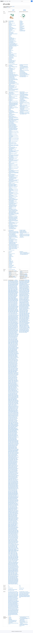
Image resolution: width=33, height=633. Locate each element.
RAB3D (15, 493)
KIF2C (14, 412)
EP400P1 (16, 364)
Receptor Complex (11, 50)
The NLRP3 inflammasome (12, 238)
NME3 (12, 450)
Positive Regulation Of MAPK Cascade (13, 144)
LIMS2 (14, 419)
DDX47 (11, 349)
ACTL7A (11, 283)
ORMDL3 (15, 459)
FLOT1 (16, 376)
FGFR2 (9, 375)
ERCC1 (9, 366)
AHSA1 (16, 287)
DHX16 (13, 352)
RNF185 (9, 503)
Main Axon (10, 51)
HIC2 (10, 397)
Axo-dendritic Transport (11, 111)
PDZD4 (14, 467)
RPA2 (15, 504)
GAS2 (9, 382)
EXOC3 (15, 368)
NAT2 (13, 445)
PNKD (16, 475)
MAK (8, 425)
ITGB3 (17, 408)
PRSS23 (11, 485)
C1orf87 (9, 315)
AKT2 (14, 288)
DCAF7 (16, 346)
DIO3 (10, 353)
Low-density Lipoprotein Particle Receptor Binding (14, 84)
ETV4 (10, 368)
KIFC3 (12, 413)
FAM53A (14, 371)
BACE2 (12, 306)
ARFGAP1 (11, 296)
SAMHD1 (11, 512)
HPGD (9, 401)
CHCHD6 (15, 332)
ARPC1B (9, 300)
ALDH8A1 (14, 289)
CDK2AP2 (15, 327)
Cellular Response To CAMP (12, 185)
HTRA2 (9, 402)
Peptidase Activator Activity (12, 72)
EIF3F (14, 362)
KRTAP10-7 (17, 415)
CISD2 (9, 335)
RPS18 (12, 507)
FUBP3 (11, 379)
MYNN (18, 443)
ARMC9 (13, 300)
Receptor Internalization (23, 100)
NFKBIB (17, 449)
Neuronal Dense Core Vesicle (12, 60)
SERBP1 (9, 515)
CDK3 (17, 327)
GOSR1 (12, 386)
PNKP (18, 475)
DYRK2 (9, 359)
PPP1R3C (9, 481)
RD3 (10, 499)
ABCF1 (13, 280)
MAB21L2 (13, 424)
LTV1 (13, 423)
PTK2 (16, 488)
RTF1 (16, 510)
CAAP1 (17, 316)
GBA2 (14, 382)
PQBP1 (15, 482)
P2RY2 (16, 460)
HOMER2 (16, 399)
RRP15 (11, 509)
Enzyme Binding (11, 73)
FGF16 (15, 374)
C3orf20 (16, 315)
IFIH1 (14, 403)
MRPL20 (9, 437)
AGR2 (12, 287)
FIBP (16, 375)
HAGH (11, 394)
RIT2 (13, 501)
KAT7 (12, 409)
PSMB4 (11, 487)
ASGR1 (11, 301)
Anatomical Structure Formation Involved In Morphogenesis (25, 109)
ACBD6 (13, 282)
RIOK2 (11, 501)
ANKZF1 (13, 292)
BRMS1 (12, 311)
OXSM (10, 460)
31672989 (26, 275)
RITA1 (15, 501)
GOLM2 (15, 386)
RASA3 (16, 495)
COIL (16, 337)
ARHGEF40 (9, 298)
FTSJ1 (9, 379)
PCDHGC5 (12, 465)
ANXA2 (17, 292)
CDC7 (11, 326)
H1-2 (8, 393)
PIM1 (8, 472)
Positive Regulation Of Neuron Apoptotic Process (13, 146)
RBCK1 (15, 497)
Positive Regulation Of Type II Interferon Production (13, 131)
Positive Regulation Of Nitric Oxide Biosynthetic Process (13, 148)
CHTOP (17, 333)
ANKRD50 (14, 291)
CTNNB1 (13, 344)
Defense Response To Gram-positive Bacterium (13, 166)
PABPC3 (11, 461)
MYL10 (14, 443)
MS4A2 (13, 440)
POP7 (15, 478)
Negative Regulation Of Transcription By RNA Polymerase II (13, 92)
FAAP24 (12, 369)
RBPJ (9, 498)
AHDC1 (14, 287)
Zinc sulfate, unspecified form (12, 267)
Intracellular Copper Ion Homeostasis (13, 98)
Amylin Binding (10, 88)
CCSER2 (16, 324)
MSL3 (15, 440)
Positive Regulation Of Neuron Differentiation (12, 149)
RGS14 (9, 500)
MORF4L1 (15, 435)
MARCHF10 (9, 428)
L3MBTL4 (14, 416)
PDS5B (9, 467)
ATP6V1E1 (16, 304)
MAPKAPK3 (9, 427)
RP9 (14, 504)
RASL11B (17, 496)
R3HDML (16, 491)
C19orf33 (14, 313)
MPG (17, 435)
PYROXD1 (16, 490)
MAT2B (11, 429)
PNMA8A (9, 476)
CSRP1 (11, 343)
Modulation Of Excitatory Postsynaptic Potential (13, 191)
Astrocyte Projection (11, 58)
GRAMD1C (9, 389)
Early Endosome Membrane (12, 40)
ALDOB (16, 289)
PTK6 (17, 488)
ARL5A (12, 299)
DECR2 (11, 350)
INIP (14, 406)
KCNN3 (14, 411)
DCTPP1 (15, 347)
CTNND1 (15, 344)
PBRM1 (14, 464)
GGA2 (14, 383)
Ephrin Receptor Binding (23, 76)
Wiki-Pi (1, 1)
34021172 (25, 278)
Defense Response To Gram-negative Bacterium (13, 164)
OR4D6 (11, 458)
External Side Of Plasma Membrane (13, 33)
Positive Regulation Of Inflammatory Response (13, 161)
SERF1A (11, 515)
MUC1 (9, 442)
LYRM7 (11, 424)
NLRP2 (10, 450)
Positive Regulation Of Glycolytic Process (13, 153)
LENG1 (13, 418)
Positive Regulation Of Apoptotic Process (13, 143)
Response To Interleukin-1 (12, 183)
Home (5, 1)
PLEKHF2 (13, 474)
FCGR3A (15, 373)
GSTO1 (15, 391)
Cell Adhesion (10, 100)
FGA (8, 374)
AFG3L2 (16, 285)
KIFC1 (10, 413)
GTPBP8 (17, 391)
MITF (14, 433)
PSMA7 (9, 487)
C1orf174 (14, 314)
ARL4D (11, 299)
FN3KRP (16, 377)
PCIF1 (14, 465)
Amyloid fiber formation (11, 250)
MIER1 (13, 433)
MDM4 (14, 430)
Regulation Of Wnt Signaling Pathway (13, 126)
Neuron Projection (11, 47)
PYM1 (14, 490)
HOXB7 (11, 400)
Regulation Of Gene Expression (12, 116)
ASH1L (13, 301)
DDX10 (17, 348)
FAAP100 (9, 369)
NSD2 (15, 453)
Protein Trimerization (11, 181)
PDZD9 (16, 467)
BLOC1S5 (14, 310)
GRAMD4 (12, 389)
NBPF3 (17, 445)
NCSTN (12, 446)
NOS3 (15, 452)
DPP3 (9, 356)
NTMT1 (10, 454)
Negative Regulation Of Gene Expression (14, 119)
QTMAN (14, 491)
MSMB (17, 440)
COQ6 (17, 340)
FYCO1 (14, 379)
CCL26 (11, 323)
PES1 (14, 468)
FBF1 (12, 372)
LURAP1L (17, 423)
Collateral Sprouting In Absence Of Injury (13, 159)
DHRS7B (9, 352)
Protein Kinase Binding (22, 72)
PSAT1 (9, 486)
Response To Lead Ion (11, 116)
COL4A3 (16, 338)
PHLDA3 (9, 470)
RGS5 (14, 500)
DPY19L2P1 (11, 356)
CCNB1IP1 (13, 323)
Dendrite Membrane (11, 42)
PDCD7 (15, 466)
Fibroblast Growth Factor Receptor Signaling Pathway (24, 95)
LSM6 (17, 422)
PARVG (13, 463)
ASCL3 (9, 301)
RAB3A (13, 493)
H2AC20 (12, 393)
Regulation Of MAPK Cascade (23, 105)
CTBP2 (17, 343)
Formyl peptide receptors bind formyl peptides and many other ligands (13, 236)
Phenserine (10, 255)
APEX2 (15, 294)
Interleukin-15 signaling (22, 230)
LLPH (15, 420)
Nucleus (10, 22)
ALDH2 (16, 288)
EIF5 (14, 363)
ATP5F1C (9, 304)
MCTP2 (11, 430)
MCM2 (16, 429)
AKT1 (13, 288)
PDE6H (11, 467)
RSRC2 (11, 510)
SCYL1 (12, 513)
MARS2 (15, 428)
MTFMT (17, 441)
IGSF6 (12, 404)
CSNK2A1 (9, 343)
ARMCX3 (15, 300)
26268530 (14, 276)
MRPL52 (11, 439)
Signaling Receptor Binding (12, 68)
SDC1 (13, 513)
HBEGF (12, 395)
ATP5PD (12, 304)
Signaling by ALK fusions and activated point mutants (24, 236)
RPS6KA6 (9, 508)
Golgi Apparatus (11, 29)
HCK (12, 396)
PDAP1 (13, 466)
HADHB (9, 394)
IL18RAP (9, 405)
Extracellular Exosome (11, 55)
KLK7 (12, 414)
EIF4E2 (12, 363)
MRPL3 (9, 438)
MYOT (9, 444)
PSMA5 (17, 486)
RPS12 (16, 506)
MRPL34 (11, 438)
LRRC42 (9, 422)
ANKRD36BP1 (15, 290)
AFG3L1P (13, 285)
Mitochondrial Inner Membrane (12, 25)
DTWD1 (16, 357)
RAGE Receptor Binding (12, 85)
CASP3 (17, 319)
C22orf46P (11, 315)
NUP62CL (13, 455)
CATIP (17, 320)
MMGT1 (16, 434)
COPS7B (13, 340)
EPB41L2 (13, 365)
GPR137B (15, 388)
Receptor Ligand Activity (12, 83)
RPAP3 (9, 505)
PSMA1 (15, 486)
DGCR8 (12, 351)
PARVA (11, 463)
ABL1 (8, 281)
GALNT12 (13, 381)
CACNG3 (14, 317)
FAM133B (9, 370)
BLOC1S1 (9, 310)
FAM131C (16, 369)
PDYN (12, 467)
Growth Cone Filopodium (12, 63)
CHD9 (17, 332)
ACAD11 (9, 282)
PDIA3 (13, 467)
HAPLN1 (13, 394)
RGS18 (11, 500)
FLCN (14, 376)
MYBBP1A (9, 443)
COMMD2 (16, 339)
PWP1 (11, 490)
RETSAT (17, 499)
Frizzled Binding (11, 68)
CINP (16, 334)
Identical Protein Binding (12, 78)
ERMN (13, 366)
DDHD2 (12, 348)
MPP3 (10, 436)
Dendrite (10, 36)
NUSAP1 (15, 455)
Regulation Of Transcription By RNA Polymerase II (13, 96)
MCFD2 (12, 429)
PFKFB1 (17, 468)
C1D (15, 313)
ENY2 (12, 364)
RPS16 (11, 507)
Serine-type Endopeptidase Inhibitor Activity (13, 67)
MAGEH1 (15, 424)
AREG (16, 295)
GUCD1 (9, 392)
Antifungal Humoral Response (12, 125)
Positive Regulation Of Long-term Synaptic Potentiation (13, 202)
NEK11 (12, 449)
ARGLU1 (9, 297)
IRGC (13, 407)
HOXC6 (15, 400)
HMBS (14, 398)
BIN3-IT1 (14, 309)
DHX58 (15, 352)
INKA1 (16, 406)
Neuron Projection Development (12, 127)
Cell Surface (10, 34)
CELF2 (13, 329)
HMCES (16, 398)
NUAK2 (16, 454)
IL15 (16, 404)
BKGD (15, 309)
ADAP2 (15, 284)
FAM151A (12, 370)
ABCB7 (11, 280)
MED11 (16, 430)
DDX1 (16, 348)
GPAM (15, 386)
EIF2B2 (9, 362)
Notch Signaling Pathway (12, 105)
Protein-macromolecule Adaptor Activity (24, 74)
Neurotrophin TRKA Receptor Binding (24, 70)
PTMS (9, 489)
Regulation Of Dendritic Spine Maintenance (12, 208)
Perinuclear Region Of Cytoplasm (13, 53)
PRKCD (11, 483)
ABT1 (13, 281)
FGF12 (11, 374)
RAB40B (17, 493)
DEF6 (14, 350)
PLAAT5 (14, 473)
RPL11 (12, 505)
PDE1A (17, 466)
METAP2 (9, 432)
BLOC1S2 (12, 310)
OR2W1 (9, 458)
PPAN (15, 479)
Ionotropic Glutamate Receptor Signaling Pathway (13, 140)
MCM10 (14, 429)
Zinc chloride (10, 266)
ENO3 (9, 364)
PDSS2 (11, 467)
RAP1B (9, 495)
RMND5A (9, 502)
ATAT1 (17, 302)
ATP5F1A (16, 303)
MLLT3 (11, 434)
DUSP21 (11, 358)
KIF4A (9, 413)
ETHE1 (12, 367)
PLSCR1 (14, 475)
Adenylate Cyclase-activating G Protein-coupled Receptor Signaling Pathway (13, 103)
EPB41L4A (16, 365)
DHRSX (11, 352)
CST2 (13, 343)
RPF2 (10, 505)
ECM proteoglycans (11, 230)
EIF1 (12, 361)
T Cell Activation (22, 101)
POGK (15, 476)
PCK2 (17, 465)
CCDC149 (17, 321)
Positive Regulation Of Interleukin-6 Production (13, 134)
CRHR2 (11, 342)
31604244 (26, 273)
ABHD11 (17, 280)
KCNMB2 (12, 411)
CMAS (11, 336)
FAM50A (11, 371)
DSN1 (12, 357)
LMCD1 (9, 421)
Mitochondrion (10, 24)
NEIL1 (11, 449)
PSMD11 (15, 487)
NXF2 (17, 455)
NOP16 (11, 452)
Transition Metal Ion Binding (12, 81)
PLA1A (15, 472)
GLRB (12, 384)
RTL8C (11, 510)
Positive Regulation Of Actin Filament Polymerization (24, 98)
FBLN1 (14, 372)
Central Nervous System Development (13, 107)
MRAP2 (14, 436)
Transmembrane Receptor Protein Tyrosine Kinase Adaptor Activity (24, 66)
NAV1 (15, 445)
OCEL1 (16, 456)
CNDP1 (17, 336)
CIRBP (18, 334)
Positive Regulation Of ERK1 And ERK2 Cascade (13, 182)
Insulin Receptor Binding (12, 69)
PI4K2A (15, 470)
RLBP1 (17, 501)
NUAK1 (14, 454)
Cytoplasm (10, 23)
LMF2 (10, 421)
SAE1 (9, 512)
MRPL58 (16, 439)
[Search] (32, 1)
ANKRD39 (9, 291)
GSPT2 (9, 391)
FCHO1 (17, 373)
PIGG (9, 471)
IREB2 (10, 407)
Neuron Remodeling (11, 122)
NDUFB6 (11, 447)
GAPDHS (17, 381)
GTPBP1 (15, 391)
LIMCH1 (9, 419)
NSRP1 (17, 453)
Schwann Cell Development (23, 96)
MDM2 (12, 430)
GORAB (18, 386)
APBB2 (9, 294)
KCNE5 (11, 410)
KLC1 (17, 413)
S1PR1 (17, 511)
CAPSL (9, 319)
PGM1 (10, 469)
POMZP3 (14, 478)
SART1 (17, 512)
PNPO (11, 476)
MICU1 (11, 433)
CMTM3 (15, 336)
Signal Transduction (22, 91)
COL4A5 (9, 339)
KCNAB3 (9, 410)
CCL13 (9, 323)
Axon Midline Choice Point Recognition (13, 121)
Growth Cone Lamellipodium (12, 61)
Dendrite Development (11, 123)
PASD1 (14, 463)
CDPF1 (16, 328)
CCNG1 (11, 324)
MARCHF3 (12, 428)
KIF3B (17, 412)
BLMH (17, 309)
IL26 (14, 405)
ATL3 (12, 303)
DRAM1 (17, 356)
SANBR (13, 512)
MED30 (13, 431)
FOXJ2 (14, 378)
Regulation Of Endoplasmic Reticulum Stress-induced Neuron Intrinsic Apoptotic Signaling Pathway (13, 211)
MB (12, 429)
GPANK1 (9, 387)
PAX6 (9, 464)
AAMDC (9, 280)
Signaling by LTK (22, 237)
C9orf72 (13, 316)
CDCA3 (13, 326)
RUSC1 (14, 510)
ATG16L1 (9, 303)
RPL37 (14, 505)
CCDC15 (9, 322)
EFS (8, 361)
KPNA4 (9, 415)
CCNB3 (15, 323)
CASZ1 (15, 320)
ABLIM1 (11, 281)
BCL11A (15, 307)
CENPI (9, 330)
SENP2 (14, 514)
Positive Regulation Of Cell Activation (13, 168)
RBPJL (10, 498)
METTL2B (16, 432)
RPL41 (11, 506)
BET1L (15, 308)
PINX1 (14, 472)
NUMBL (9, 455)
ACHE (15, 282)
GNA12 (16, 384)
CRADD (15, 341)
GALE (9, 381)
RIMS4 (16, 500)
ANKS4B (9, 292)
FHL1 (14, 375)
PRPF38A (12, 484)
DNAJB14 (16, 354)
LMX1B (15, 421)
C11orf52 (16, 312)
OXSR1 (12, 460)
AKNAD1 (11, 288)
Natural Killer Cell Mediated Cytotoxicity (24, 102)
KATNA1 (14, 409)
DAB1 (11, 346)
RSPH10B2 (15, 509)
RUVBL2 (16, 510)
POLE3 (15, 477)
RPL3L (9, 506)
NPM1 (9, 453)
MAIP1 (17, 424)
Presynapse (10, 58)
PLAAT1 (12, 473)
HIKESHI (14, 397)
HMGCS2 (9, 399)
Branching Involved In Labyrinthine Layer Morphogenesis (24, 111)
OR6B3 (13, 458)
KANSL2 (9, 409)
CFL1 (16, 331)
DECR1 (9, 350)
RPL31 (9, 505)
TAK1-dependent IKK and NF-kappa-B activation (13, 237)
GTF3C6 (13, 391)
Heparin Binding (11, 71)
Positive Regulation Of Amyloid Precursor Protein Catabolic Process (13, 209)
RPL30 (17, 505)
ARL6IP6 (15, 299)
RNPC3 (16, 503)
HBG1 (14, 395)
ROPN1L (11, 504)
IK (13, 404)
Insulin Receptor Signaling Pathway (24, 94)
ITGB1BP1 (15, 408)
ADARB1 (17, 284)
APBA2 (13, 293)
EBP (8, 360)
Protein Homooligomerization (12, 174)
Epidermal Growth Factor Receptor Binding (24, 69)
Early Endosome (11, 27)
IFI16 (11, 403)
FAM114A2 (14, 369)
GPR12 (13, 388)
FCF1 (13, 373)
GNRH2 (11, 386)
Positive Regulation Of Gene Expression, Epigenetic (14, 194)
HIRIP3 (9, 398)
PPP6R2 (13, 482)
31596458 (15, 277)
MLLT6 (12, 434)
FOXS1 (16, 378)
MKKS (16, 433)
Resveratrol (10, 254)
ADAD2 (11, 284)
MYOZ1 (11, 444)
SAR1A (15, 512)
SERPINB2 (9, 516)
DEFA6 (16, 350)
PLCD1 (9, 474)
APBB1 (16, 293)
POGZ (16, 476)
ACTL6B (9, 283)
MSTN (9, 441)
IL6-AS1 (16, 405)
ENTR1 (10, 364)
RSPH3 (9, 510)
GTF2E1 (17, 391)
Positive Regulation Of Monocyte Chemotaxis (13, 188)
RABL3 (16, 494)
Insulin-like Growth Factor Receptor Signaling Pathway (24, 108)
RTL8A (9, 510)
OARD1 (12, 456)
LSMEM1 (9, 423)
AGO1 (16, 286)
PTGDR (11, 488)
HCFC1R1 (10, 396)
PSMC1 (13, 487)
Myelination (21, 103)
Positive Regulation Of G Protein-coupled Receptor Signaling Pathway (14, 151)
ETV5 (12, 368)
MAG (11, 424)
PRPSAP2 (16, 484)
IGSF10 (11, 404)
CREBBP (9, 342)
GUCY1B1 (11, 392)
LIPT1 (13, 420)
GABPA (12, 380)
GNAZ (12, 385)
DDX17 (9, 348)
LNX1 (16, 421)
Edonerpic (10, 258)
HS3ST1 (11, 401)
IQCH (8, 407)
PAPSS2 (9, 462)
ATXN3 (16, 305)
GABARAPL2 (9, 380)
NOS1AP (13, 452)
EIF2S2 (13, 362)
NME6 (13, 450)
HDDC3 (17, 396)
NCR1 (10, 446)
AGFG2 (14, 286)
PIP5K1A (9, 472)
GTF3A (11, 391)
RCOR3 (9, 499)
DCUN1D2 (17, 347)
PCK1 (16, 465)
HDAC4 (15, 396)
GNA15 (9, 385)
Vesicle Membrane (22, 28)
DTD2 (14, 357)
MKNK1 (9, 434)
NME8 (15, 450)
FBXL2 (16, 372)
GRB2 (24, 10)
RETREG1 (14, 499)
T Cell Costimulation (22, 99)
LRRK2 (15, 422)
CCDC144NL (14, 321)
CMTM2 (13, 336)
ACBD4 (11, 282)
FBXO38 (9, 373)
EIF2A (16, 361)
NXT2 (10, 456)
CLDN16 (13, 335)
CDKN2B (11, 328)
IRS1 (14, 407)
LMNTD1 (13, 421)
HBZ (8, 396)
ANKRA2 (9, 290)
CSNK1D (9, 343)
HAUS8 (17, 394)
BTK (8, 312)
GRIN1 (9, 390)
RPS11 (14, 506)
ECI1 (16, 360)
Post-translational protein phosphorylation (14, 244)
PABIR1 (9, 461)
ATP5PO (14, 304)
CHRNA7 (15, 333)
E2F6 (12, 359)
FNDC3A (9, 378)
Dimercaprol (10, 259)
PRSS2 (9, 485)
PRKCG (13, 483)
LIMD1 (11, 419)
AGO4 (9, 287)
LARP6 (13, 417)
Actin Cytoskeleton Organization (24, 97)
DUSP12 (9, 358)
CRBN (17, 341)
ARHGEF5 (12, 298)
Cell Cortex (21, 27)
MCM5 (17, 429)
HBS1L (17, 395)
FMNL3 (14, 377)
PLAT (15, 473)
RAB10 (9, 492)
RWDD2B (9, 511)
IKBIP (14, 404)
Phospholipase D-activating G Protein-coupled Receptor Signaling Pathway (13, 128)
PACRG (13, 461)
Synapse (10, 53)
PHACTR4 (14, 469)
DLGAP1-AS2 (17, 353)
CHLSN (9, 333)
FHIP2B (12, 375)
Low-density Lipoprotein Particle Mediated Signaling (12, 179)
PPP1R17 (17, 480)
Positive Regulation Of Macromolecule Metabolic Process (13, 118)
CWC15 (12, 345)
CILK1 (14, 334)
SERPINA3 (16, 515)
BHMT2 (9, 309)
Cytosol (10, 31)
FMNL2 (12, 377)
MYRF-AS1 (13, 444)
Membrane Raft (11, 52)
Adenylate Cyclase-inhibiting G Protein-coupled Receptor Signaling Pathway (13, 104)
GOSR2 (14, 386)
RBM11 (17, 497)
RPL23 (16, 505)
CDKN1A (9, 328)
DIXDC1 (14, 353)
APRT (11, 295)
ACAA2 (15, 281)
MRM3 (16, 436)
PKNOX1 (13, 472)
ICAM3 (16, 402)
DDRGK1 (14, 348)
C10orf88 (14, 312)
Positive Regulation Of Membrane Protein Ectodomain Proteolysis (14, 171)
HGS (8, 397)
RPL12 (14, 505)
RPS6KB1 (12, 508)
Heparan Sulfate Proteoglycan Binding (13, 79)
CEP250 (17, 330)
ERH (11, 366)
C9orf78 (15, 316)
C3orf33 (18, 315)
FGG (10, 375)
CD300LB (14, 325)
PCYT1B (11, 466)
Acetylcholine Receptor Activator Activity (14, 75)
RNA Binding (21, 65)
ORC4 (9, 459)
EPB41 (9, 365)
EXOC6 (17, 368)
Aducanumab (10, 263)
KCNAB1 (16, 409)
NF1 (15, 449)
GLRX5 (14, 384)
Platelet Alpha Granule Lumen (12, 38)
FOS (11, 378)
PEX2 (15, 468)
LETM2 (15, 418)
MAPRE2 (15, 427)
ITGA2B (11, 408)
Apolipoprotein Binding (11, 76)
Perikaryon (10, 49)
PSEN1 (11, 486)
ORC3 (16, 458)
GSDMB (13, 390)
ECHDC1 (12, 360)
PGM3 (12, 469)
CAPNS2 (14, 318)
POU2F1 (12, 479)
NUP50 (11, 455)
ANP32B (15, 292)
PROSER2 (9, 484)
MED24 (11, 431)
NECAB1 (9, 448)
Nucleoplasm (21, 21)
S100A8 (16, 511)
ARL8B (17, 299)
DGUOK (17, 351)
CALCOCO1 (16, 317)
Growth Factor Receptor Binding (12, 87)
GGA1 (12, 383)
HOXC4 (13, 400)
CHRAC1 (13, 333)
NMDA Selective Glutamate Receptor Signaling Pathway (13, 192)
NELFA (14, 449)
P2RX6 (14, 460)
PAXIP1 (11, 464)
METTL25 (14, 432)
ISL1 (15, 407)
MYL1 (13, 443)
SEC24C (17, 513)
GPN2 (11, 388)
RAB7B (13, 494)
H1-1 (17, 392)
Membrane (10, 35)
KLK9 (13, 414)
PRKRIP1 (17, 483)
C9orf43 (11, 316)
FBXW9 (11, 373)
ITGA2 (9, 408)
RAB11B (11, 492)
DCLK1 (11, 347)
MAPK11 (14, 426)
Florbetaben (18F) (11, 260)
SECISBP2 (9, 514)
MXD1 (16, 442)
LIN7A (16, 419)
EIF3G (16, 362)
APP (13, 10)
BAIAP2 (14, 306)
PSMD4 (17, 487)
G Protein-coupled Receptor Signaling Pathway (13, 101)
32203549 (26, 276)
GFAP (11, 383)
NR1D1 (10, 453)
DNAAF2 (9, 354)
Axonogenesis (10, 106)
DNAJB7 (11, 355)
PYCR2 (12, 490)
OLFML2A (13, 457)
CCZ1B (12, 325)
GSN (16, 390)
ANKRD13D (11, 290)
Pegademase (21, 251)
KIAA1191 (12, 412)
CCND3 (17, 323)
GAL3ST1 (16, 381)
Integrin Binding (11, 70)
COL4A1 (12, 338)
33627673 (10, 273)
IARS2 (14, 402)
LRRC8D (13, 422)
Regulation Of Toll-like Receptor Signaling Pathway (14, 138)
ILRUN (9, 406)
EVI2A (13, 368)
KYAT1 (11, 416)
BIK (10, 309)
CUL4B (10, 345)
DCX (8, 348)
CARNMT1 (13, 319)
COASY (14, 337)
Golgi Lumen (10, 30)
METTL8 (9, 433)
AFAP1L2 (11, 285)
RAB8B (15, 494)
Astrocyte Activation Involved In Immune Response (13, 95)
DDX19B (13, 348)
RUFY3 (12, 510)
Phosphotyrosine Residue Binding (24, 64)
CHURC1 (9, 334)
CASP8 (13, 320)
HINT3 (17, 397)
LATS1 (16, 417)
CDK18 (12, 327)
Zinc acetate (10, 264)
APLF (16, 294)
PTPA (12, 489)
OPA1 (15, 457)
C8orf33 (9, 316)
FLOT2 (9, 377)
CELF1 (12, 329)
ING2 (12, 406)
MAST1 (17, 428)
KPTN (11, 415)
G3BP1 (16, 379)
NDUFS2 (14, 447)
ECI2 (17, 360)
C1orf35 (16, 314)
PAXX (12, 464)
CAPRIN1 (16, 318)
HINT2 (16, 397)
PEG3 (10, 468)
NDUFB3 (9, 447)
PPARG (17, 479)
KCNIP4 (13, 410)
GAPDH (15, 381)
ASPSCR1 (9, 302)
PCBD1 (16, 464)
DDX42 (16, 348)
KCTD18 (16, 411)
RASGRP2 (9, 496)
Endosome (10, 26)
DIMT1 (9, 353)
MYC (11, 443)
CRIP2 (13, 342)
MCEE (10, 429)
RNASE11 (13, 502)
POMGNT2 (11, 478)
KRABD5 (13, 415)
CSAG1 (17, 342)
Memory (10, 109)
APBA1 (11, 293)
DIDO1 (17, 352)
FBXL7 (17, 372)
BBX (15, 306)
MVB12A (13, 442)
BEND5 (13, 308)
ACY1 (17, 283)
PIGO (10, 471)
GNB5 (14, 385)
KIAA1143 (9, 412)
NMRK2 (13, 451)
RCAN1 (14, 498)
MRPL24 (11, 437)
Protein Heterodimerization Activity (13, 82)
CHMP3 (11, 333)
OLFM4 (11, 457)
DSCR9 (11, 357)
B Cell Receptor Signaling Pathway (24, 110)
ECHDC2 (14, 360)
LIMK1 (12, 419)
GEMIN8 (9, 383)
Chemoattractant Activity (12, 77)
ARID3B (17, 298)
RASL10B (15, 496)
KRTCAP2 (9, 416)
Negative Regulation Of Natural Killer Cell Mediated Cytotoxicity (25, 106)
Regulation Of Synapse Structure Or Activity (13, 162)
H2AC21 (15, 393)
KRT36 (15, 415)
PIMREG (11, 472)
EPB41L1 (11, 365)
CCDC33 (16, 322)
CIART (13, 334)
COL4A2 (14, 338)
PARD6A (11, 462)
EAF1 (15, 359)
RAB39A (11, 493)
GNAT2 (11, 385)
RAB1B (17, 492)
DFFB (9, 351)
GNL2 (15, 385)
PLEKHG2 (15, 474)
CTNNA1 (11, 344)
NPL (18, 452)
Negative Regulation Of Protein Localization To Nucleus (12, 198)
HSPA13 (16, 401)
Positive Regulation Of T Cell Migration (13, 225)
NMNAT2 (9, 451)
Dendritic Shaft (10, 48)
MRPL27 (14, 437)
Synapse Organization (11, 163)
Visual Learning (11, 115)
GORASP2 (9, 386)
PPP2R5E (16, 481)
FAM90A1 (16, 371)
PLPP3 (9, 475)
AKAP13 (9, 288)
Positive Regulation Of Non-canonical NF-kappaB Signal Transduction (13, 203)
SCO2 (10, 513)
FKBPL (13, 376)
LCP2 (8, 418)
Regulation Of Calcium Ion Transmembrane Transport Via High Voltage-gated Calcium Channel (13, 205)
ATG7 (11, 303)
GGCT (16, 383)
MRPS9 (9, 440)
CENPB (17, 329)
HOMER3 (9, 400)
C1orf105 (17, 313)
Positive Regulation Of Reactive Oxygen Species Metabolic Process (24, 113)
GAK (14, 381)
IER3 (10, 403)
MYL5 (16, 443)
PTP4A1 (11, 489)
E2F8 (14, 359)
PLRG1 (11, 475)
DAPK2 (14, 346)
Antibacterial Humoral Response (12, 124)
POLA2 (9, 477)
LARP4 (11, 417)
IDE (17, 402)
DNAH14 (11, 354)
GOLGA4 (13, 386)
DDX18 (11, 348)
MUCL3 (11, 442)
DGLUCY (15, 351)
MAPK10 (12, 426)
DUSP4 (15, 358)
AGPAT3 (11, 287)
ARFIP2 (16, 296)
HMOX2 (11, 399)
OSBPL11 (17, 459)
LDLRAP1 (11, 418)
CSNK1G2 (16, 343)
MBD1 (13, 429)
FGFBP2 (17, 374)
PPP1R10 (11, 480)
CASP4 (9, 320)
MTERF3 (13, 441)
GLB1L (9, 384)
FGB (10, 374)
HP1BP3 (17, 400)
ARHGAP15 (11, 297)
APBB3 (11, 294)
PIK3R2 (12, 471)
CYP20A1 (9, 346)
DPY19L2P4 (14, 356)
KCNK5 (10, 411)
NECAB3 (11, 448)
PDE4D (9, 467)
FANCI (9, 372)
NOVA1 (16, 452)
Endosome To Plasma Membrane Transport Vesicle (13, 56)
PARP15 (16, 462)
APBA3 (15, 293)
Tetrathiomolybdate (11, 256)
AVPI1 (15, 305)
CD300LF (16, 325)
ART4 (15, 300)
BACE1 (10, 306)
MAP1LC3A (11, 425)
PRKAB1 (9, 483)
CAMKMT (9, 318)
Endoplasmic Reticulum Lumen (12, 28)
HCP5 (14, 396)
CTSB (17, 344)
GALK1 (10, 381)
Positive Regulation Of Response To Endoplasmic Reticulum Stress (13, 219)
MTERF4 (15, 441)
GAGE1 (12, 381)
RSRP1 (13, 510)
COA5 (12, 337)
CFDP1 (13, 331)
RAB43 (9, 494)
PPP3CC (9, 482)
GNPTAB (9, 386)
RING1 (17, 500)
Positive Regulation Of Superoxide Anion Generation (13, 137)
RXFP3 (11, 511)
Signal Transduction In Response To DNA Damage (25, 104)
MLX (14, 434)
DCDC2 (9, 347)
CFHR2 (15, 331)
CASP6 (11, 320)
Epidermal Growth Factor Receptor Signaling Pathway (24, 93)
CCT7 (9, 325)
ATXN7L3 (9, 305)
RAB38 (9, 493)
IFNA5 (17, 403)
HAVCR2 (9, 395)
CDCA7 (15, 326)
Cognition (10, 169)
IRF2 (11, 407)
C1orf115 (9, 314)
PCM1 (9, 466)
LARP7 (15, 417)
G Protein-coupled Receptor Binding (13, 64)
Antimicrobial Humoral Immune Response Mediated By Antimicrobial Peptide (14, 180)
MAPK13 (16, 426)
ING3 (13, 406)
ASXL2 (15, 302)
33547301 (21, 271)
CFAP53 (9, 331)
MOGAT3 (13, 435)
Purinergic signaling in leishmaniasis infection (13, 249)
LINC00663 (9, 420)
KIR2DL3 (14, 413)
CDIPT (17, 326)
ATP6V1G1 (9, 305)
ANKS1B (17, 291)
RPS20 (16, 507)
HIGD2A (12, 397)
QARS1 (9, 491)
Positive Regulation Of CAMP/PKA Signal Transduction (13, 195)
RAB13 (13, 492)
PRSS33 (15, 485)
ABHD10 (15, 280)
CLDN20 (15, 335)
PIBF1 (17, 470)
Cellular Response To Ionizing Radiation (24, 112)
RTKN (17, 510)
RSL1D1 (13, 509)
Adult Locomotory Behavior (12, 114)
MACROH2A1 (16, 424)
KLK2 (11, 414)
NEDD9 (9, 449)
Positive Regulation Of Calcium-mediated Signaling (14, 167)
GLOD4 (11, 384)
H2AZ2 (16, 393)
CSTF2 (15, 343)
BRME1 (11, 311)
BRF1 (9, 311)
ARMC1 (9, 300)
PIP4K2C (16, 472)
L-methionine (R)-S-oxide (12, 253)
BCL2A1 (17, 307)
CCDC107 (9, 321)
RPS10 (12, 506)
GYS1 (15, 392)
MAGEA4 (13, 424)
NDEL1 (14, 446)
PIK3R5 (14, 471)
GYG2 (13, 392)
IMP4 (10, 406)
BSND (16, 311)
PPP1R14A (14, 480)
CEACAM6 (9, 329)
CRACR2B (13, 341)
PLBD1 (17, 473)
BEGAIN (9, 308)
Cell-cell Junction (22, 26)
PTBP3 (9, 488)
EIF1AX (14, 361)
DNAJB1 (14, 354)
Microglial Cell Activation (12, 93)
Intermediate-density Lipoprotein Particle (13, 45)
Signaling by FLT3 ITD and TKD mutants (24, 234)
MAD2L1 (9, 424)
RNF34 (13, 503)
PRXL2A (17, 485)
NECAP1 (14, 448)
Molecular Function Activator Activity (13, 89)
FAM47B (9, 371)
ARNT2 (17, 300)
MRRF (11, 440)
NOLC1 (9, 452)
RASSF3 (11, 497)
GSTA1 (11, 391)
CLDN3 (17, 335)
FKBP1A (9, 376)
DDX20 (14, 348)
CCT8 (10, 325)
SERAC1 (17, 515)
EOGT (14, 364)
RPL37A (16, 505)
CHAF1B (13, 332)
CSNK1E (11, 343)
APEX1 (13, 294)
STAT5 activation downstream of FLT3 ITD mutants (24, 233)
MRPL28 (16, 437)
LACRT (16, 416)
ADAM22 (13, 284)
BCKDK (13, 307)
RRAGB (9, 509)
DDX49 (12, 349)
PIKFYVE (16, 471)
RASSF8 (14, 497)
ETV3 (9, 368)
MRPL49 (9, 439)
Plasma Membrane (11, 32)
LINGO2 (12, 420)
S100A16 (13, 511)
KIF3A (15, 412)
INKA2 (17, 406)
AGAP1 (9, 286)
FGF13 (13, 374)
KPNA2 (17, 414)
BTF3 (18, 311)
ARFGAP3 (13, 296)
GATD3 (12, 382)
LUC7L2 (15, 423)
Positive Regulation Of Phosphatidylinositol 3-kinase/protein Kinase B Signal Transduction (13, 177)
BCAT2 (11, 307)
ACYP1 (9, 284)
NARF (12, 445)
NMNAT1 (17, 450)
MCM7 (9, 430)
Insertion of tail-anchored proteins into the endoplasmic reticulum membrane (14, 246)
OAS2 (14, 456)
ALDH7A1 (12, 289)
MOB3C (9, 435)
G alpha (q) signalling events (12, 233)
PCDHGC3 (9, 465)
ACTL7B (13, 283)
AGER (11, 286)
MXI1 (17, 442)
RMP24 (11, 502)
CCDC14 (12, 321)
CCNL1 (13, 324)
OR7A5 (15, 458)
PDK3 (14, 467)
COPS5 (11, 340)
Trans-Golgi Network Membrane (12, 41)
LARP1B (9, 417)
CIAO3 (11, 334)
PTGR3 (14, 488)
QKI (10, 491)
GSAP (10, 390)
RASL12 (9, 497)
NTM (8, 454)
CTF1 (8, 344)
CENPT (15, 330)
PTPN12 (14, 489)
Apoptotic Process (11, 99)
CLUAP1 (9, 336)
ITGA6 (12, 408)
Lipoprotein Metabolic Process (12, 142)
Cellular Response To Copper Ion (13, 184)
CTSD (9, 345)
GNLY (17, 385)
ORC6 (10, 459)
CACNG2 (11, 317)
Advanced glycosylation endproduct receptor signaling (13, 239)
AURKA (11, 305)
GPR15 (17, 388)
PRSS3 (13, 485)
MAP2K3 (15, 425)
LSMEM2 (12, 423)
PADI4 (15, 461)
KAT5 (11, 409)
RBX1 (12, 498)
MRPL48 (15, 438)
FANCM (11, 372)
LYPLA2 (9, 424)
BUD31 (10, 312)
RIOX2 (12, 501)
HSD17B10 (13, 401)
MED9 (16, 431)
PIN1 (12, 472)
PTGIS (13, 488)
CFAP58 (11, 331)
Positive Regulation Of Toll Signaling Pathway (13, 152)
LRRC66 (11, 422)
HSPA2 (18, 401)
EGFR (10, 361)
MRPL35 (13, 438)
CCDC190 (11, 322)
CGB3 (9, 332)
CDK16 (9, 327)
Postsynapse (10, 59)
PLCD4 (11, 474)
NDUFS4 (16, 447)
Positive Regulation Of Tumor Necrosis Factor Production (13, 136)
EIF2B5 (11, 362)
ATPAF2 (12, 305)
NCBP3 (9, 446)
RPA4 (17, 504)
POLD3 (11, 477)
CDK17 (11, 327)
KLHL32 (9, 414)
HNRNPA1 (14, 399)
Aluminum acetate (11, 265)
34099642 (15, 270)
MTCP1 (11, 441)
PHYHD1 (13, 470)
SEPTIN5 (12, 515)
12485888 (13, 6)
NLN (8, 450)
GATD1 (10, 382)
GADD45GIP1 (9, 381)
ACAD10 (17, 281)
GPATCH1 (11, 387)
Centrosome (21, 24)
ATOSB (14, 303)
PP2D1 (14, 479)
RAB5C (11, 494)
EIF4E (10, 363)
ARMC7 (11, 300)
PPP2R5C (14, 481)
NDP (15, 446)
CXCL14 (17, 345)
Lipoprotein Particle (11, 62)
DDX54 (14, 349)
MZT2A (15, 444)
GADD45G (17, 380)
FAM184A (14, 370)
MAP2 (13, 425)
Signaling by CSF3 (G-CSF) (23, 231)
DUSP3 (13, 358)
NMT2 (15, 451)
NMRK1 (11, 451)
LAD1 (17, 416)
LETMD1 (17, 418)
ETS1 (16, 367)
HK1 (10, 398)
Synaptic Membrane (11, 57)
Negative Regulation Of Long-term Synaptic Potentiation (13, 200)
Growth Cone (10, 37)
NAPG (10, 445)
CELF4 (15, 329)
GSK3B (14, 390)
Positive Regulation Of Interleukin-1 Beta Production (13, 133)
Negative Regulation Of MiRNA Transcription (12, 207)
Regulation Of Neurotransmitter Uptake (13, 175)
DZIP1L (11, 359)
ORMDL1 (12, 459)
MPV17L (12, 436)
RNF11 (16, 502)
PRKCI (15, 483)
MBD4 (15, 429)
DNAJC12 (14, 355)
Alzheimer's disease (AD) (12, 269)
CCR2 (14, 324)
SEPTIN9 (14, 515)
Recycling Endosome (11, 54)
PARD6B (14, 462)
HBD (10, 395)
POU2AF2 (9, 479)
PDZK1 (9, 468)
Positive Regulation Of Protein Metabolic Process (13, 173)
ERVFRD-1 (15, 366)
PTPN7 (16, 489)
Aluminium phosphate (11, 265)
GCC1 (15, 382)
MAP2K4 (17, 425)
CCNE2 (9, 324)
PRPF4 (14, 484)
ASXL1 (13, 302)
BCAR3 (9, 307)
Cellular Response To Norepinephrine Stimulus (13, 186)
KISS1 (16, 413)
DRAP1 (9, 357)
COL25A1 (9, 338)
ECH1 (10, 360)
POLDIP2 (13, 477)
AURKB (13, 305)
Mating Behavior (11, 110)
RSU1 (14, 510)
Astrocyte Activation (11, 157)
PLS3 (12, 475)
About (7, 1)
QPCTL (12, 491)
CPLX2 (11, 341)
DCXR (10, 348)
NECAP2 (16, 448)
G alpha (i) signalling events (12, 234)
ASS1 (11, 302)
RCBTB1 (16, 498)
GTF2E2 (9, 391)
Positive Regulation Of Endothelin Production (13, 215)
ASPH (16, 301)
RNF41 (14, 503)
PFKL (9, 469)
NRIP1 (14, 453)
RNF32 (11, 503)
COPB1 (9, 340)
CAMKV (12, 318)
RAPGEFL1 (11, 495)
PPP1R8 (12, 481)
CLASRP (11, 335)
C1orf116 (11, 314)
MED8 (14, 431)
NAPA (9, 445)
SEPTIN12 (9, 515)
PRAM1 (17, 482)
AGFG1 (13, 286)
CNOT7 (9, 337)
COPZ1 (15, 340)
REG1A (12, 499)
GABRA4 (14, 380)
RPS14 (9, 507)
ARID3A (15, 298)
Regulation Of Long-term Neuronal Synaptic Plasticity (13, 159)
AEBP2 (9, 285)
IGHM (9, 404)
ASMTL (15, 301)
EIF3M (9, 363)
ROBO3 (9, 504)
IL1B (11, 405)
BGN (16, 308)
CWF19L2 (15, 345)
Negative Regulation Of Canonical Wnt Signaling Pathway (13, 189)
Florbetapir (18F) (11, 261)
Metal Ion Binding (11, 80)
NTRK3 (12, 454)
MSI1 (14, 440)
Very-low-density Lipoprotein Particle (13, 43)
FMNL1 (11, 377)
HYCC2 (11, 402)
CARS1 (15, 319)
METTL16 (11, 432)
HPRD (7, 7)
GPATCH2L (14, 387)
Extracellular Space (11, 21)
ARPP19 (11, 300)
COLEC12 (13, 339)
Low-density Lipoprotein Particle (12, 44)
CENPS (13, 330)
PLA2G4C (17, 472)
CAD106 (10, 257)
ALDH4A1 (9, 289)
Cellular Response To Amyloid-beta (13, 217)
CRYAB (15, 342)
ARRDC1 (14, 300)
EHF (11, 361)
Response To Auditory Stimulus (12, 120)
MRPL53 (14, 439)
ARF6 (9, 296)
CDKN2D (14, 328)
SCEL (9, 513)
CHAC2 (11, 332)
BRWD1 (14, 311)
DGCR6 (11, 351)
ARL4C (9, 299)
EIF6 (15, 363)
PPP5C (11, 482)
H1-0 (16, 392)
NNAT (16, 451)
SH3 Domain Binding (22, 71)
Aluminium (10, 252)
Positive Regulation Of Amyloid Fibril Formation (13, 221)
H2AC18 (10, 393)
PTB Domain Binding (11, 86)
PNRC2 (13, 476)
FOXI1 (12, 378)
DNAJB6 (9, 355)
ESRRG (9, 367)
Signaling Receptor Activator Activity (13, 74)
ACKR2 (17, 282)
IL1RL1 (12, 405)
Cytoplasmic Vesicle (11, 39)
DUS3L (18, 357)
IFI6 (12, 403)
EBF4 (17, 359)
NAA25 (17, 444)
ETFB (11, 367)
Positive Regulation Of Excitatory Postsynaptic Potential (13, 227)
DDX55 (16, 349)
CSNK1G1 (14, 343)
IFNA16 (16, 403)
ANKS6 (11, 292)
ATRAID (14, 305)
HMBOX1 (12, 398)
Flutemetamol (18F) (11, 262)
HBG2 (16, 395)
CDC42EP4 (9, 326)
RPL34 (11, 505)
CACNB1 (9, 317)
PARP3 (9, 463)
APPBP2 (9, 295)
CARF (11, 319)
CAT (16, 320)
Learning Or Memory (11, 108)
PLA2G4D (9, 473)
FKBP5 (11, 376)
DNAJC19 (16, 355)
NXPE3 (9, 456)
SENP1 (12, 514)
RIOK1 (9, 501)
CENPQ (11, 330)
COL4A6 (11, 339)
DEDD (12, 350)
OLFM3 (9, 457)
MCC (8, 429)
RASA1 (14, 495)
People (9, 1)
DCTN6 (13, 347)
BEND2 (11, 308)
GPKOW (9, 388)
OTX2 (9, 460)
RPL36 (12, 505)
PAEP (16, 461)
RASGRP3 (12, 496)
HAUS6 (15, 394)
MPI (8, 436)
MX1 (14, 442)
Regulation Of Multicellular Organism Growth (13, 141)
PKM (11, 472)
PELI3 (12, 468)
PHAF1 (16, 469)
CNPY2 (11, 337)
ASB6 (17, 300)
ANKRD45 (12, 291)
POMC (9, 478)
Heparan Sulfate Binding (12, 90)
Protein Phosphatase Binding (23, 73)
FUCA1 (12, 379)
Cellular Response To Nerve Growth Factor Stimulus (13, 224)
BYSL (12, 312)
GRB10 (14, 389)
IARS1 (12, 402)
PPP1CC (9, 480)
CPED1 (9, 341)
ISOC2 (17, 407)
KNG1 (15, 414)
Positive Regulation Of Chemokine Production (13, 130)
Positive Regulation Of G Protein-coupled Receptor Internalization (14, 214)
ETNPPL (15, 367)
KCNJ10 (15, 410)
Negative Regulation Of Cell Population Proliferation (13, 113)
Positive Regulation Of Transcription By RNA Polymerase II (13, 156)
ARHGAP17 (14, 297)
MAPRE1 (12, 427)
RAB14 (15, 492)
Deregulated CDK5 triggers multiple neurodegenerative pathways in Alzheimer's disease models (13, 243)
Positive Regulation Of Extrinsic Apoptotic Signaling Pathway (12, 228)
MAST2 (9, 429)
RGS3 (12, 500)
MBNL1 (17, 429)
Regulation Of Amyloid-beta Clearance (13, 199)
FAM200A (17, 370)
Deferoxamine (10, 251)
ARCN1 (15, 295)
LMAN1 (17, 420)
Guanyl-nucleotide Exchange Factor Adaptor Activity (24, 68)
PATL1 (16, 463)
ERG (10, 366)
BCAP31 (17, 306)
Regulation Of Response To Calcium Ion (13, 222)
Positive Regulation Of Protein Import (13, 216)
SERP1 (13, 515)
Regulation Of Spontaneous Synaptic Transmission (13, 197)
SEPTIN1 (16, 514)
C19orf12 (9, 313)
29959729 (10, 272)
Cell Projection (10, 46)
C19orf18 (11, 313)
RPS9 (14, 508)
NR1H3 (12, 453)
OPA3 (16, 457)
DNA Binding (10, 65)
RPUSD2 (16, 508)
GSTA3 (13, 391)
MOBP (11, 435)
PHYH (11, 470)
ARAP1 (13, 295)
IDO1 (8, 403)
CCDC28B (14, 322)
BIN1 (11, 309)
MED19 (9, 431)
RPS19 (14, 507)
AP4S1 (9, 293)
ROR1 (13, 504)
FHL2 (15, 375)
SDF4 (15, 513)
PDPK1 (16, 467)
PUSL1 (9, 490)
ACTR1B (16, 283)
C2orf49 (14, 315)
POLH (17, 477)
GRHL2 (17, 389)
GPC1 (16, 387)
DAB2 (12, 346)
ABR (12, 281)
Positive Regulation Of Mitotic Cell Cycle (13, 154)
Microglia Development (11, 121)
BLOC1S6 (17, 310)
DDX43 (9, 349)
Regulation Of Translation (12, 97)
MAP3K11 (9, 426)
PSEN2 (13, 486)
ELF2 (16, 363)
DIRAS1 (12, 353)
